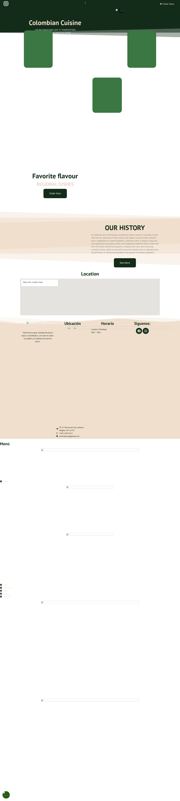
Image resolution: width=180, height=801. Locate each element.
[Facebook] (139, 331)
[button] (92, 10)
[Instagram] (146, 331)
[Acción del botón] (6, 795)
